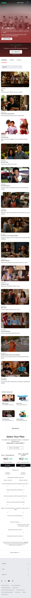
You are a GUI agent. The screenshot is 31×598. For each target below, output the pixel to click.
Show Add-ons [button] (14, 552)
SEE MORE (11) (15, 428)
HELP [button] (3, 569)
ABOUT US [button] (4, 574)
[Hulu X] (6, 580)
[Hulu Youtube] (10, 580)
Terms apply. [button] (26, 542)
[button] (4, 59)
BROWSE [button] (4, 563)
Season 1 (5, 66)
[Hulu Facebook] (3, 580)
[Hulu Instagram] (12, 580)
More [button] (4, 32)
